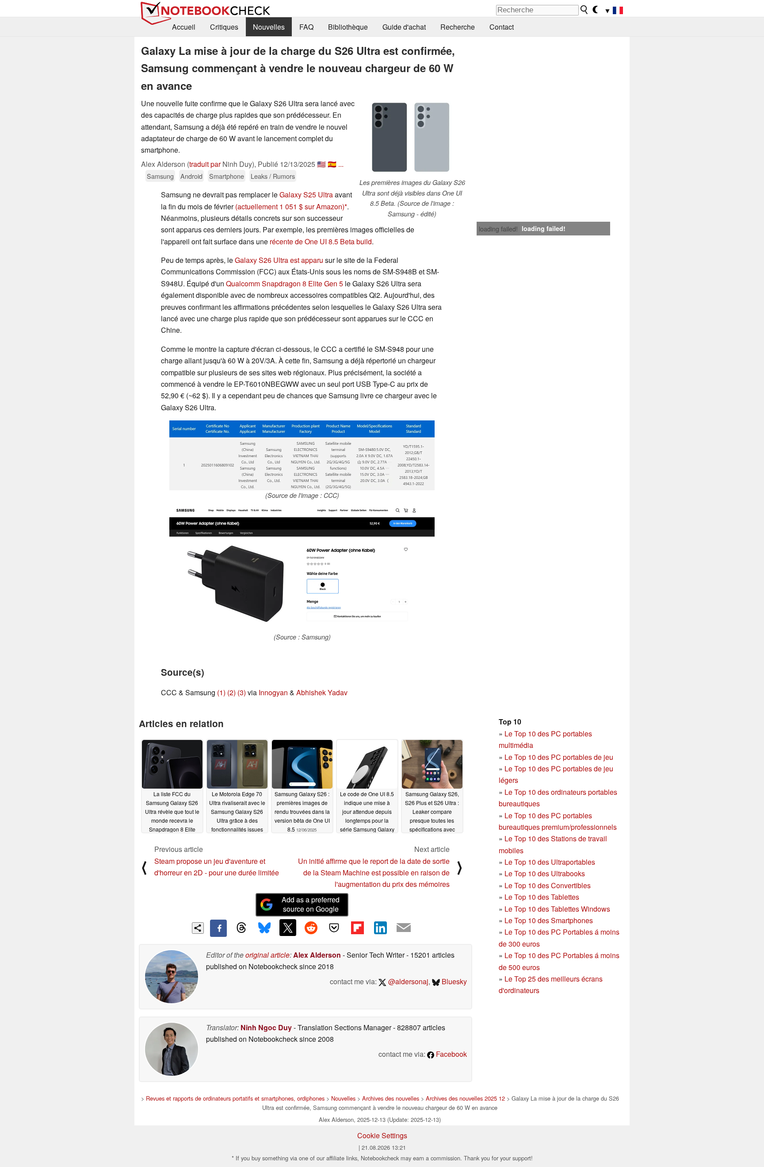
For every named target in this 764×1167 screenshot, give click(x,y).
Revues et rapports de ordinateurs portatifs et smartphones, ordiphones (235, 1098)
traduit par (205, 164)
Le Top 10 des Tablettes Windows (557, 909)
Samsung (160, 176)
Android (191, 176)
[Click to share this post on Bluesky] (264, 928)
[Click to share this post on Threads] (241, 928)
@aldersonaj (407, 981)
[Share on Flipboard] (357, 927)
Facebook (450, 1054)
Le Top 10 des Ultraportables (549, 862)
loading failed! (498, 228)
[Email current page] (403, 928)
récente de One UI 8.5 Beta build (321, 241)
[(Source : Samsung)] (302, 568)
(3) (241, 692)
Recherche (457, 27)
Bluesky (453, 981)
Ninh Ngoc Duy (266, 1027)
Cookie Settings (382, 1135)
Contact (501, 27)
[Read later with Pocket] (334, 927)
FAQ (306, 27)
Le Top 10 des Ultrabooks (544, 873)
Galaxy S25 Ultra (306, 194)
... (341, 164)
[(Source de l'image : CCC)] (302, 455)
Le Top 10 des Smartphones (548, 920)
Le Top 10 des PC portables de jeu (558, 757)
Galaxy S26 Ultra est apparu (279, 260)
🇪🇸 (332, 164)
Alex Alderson (317, 955)
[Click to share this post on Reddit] (310, 927)
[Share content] (198, 928)
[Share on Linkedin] (380, 927)
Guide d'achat (404, 27)
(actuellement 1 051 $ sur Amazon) (289, 206)
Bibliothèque (348, 27)
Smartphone (226, 176)
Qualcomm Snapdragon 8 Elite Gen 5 (284, 283)
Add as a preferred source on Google (311, 904)
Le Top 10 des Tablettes (541, 897)
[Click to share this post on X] (287, 927)
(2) (231, 692)
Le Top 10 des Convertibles (547, 885)
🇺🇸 (321, 164)
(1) (221, 692)
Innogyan (273, 692)
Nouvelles (269, 27)
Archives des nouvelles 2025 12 (465, 1098)
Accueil (183, 27)
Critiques (224, 27)
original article (267, 955)
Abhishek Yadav (322, 692)
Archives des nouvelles (390, 1098)
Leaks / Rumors (273, 176)
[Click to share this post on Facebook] (218, 928)
